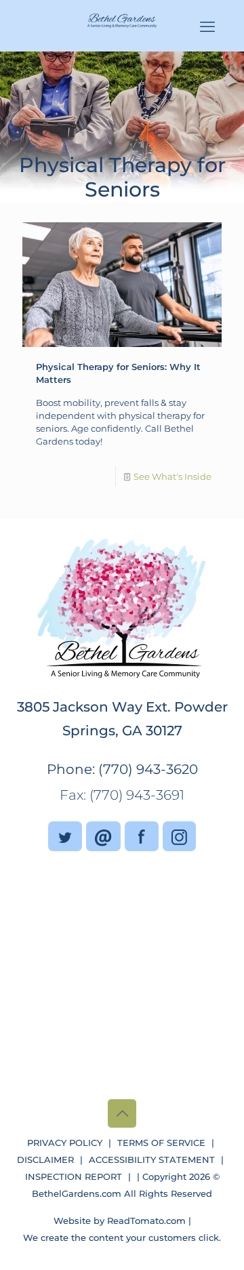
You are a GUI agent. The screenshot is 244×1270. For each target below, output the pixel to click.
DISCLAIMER (45, 1159)
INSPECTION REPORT (73, 1176)
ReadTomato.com (146, 1220)
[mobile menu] (207, 27)
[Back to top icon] (122, 1113)
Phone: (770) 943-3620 (122, 769)
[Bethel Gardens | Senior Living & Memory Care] (122, 20)
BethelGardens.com (76, 1193)
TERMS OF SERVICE (161, 1142)
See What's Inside (172, 476)
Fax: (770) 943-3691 (122, 795)
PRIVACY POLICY (64, 1142)
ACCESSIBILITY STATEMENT (152, 1159)
